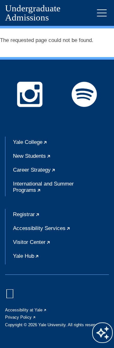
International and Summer (46, 188)
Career (53, 172)
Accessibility (61, 231)
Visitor (51, 245)
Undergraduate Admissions (32, 13)
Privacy (20, 317)
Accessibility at (26, 310)
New (51, 158)
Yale (49, 144)
